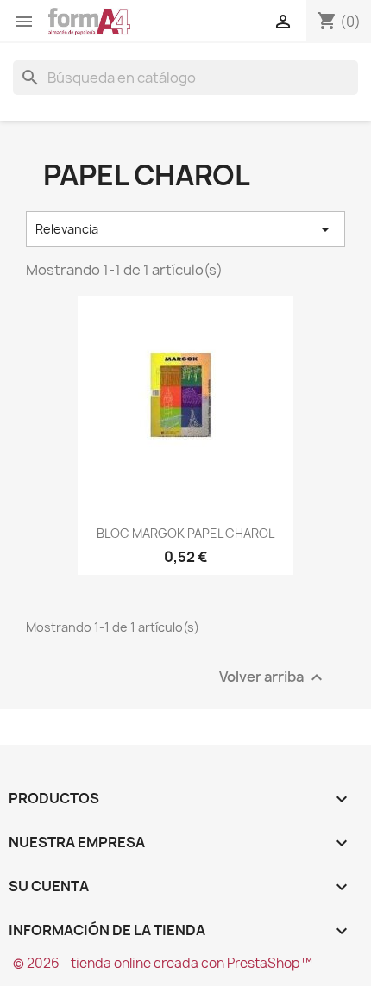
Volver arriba (273, 678)
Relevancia (185, 229)
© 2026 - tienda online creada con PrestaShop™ (162, 963)
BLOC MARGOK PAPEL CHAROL (185, 533)
